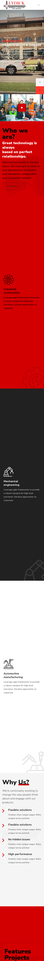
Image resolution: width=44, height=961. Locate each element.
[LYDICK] (14, 5)
